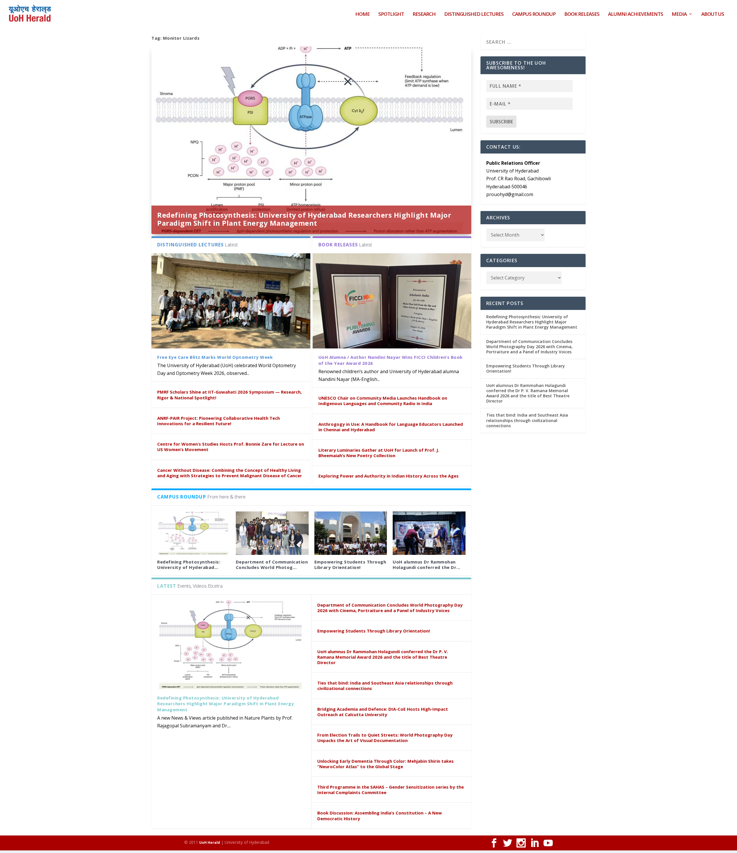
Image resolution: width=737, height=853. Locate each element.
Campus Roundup (534, 14)
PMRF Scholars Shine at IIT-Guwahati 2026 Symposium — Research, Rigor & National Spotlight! (229, 394)
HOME (362, 14)
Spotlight (391, 14)
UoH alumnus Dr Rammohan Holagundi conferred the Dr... (426, 564)
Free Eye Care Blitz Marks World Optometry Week (215, 357)
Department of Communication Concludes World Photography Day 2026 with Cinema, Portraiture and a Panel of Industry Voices (390, 607)
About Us (712, 14)
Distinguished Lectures (474, 14)
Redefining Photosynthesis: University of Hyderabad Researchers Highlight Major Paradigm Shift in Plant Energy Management (304, 219)
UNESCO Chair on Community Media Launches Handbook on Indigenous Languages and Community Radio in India (382, 400)
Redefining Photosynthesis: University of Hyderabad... (188, 564)
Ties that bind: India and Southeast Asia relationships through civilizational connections (385, 685)
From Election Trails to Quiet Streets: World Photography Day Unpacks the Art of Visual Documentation (385, 737)
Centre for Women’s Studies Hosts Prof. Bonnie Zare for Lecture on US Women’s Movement (230, 446)
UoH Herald (209, 842)
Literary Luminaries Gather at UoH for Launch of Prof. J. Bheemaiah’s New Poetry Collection (378, 452)
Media (679, 14)
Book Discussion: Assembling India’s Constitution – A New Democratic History (379, 815)
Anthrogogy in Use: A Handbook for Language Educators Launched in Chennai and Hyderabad (390, 426)
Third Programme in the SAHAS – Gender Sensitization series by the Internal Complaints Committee (390, 789)
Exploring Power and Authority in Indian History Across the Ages (388, 476)
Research (424, 14)
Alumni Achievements (635, 14)
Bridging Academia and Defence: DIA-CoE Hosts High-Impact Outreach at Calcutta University (382, 711)
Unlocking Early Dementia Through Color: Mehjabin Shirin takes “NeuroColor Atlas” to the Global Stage (385, 763)
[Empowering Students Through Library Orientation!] (350, 533)
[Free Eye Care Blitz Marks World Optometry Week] (230, 300)
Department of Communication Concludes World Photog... (272, 564)
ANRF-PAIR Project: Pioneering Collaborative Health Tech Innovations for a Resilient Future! (218, 420)
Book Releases (581, 14)
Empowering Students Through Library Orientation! (350, 564)
